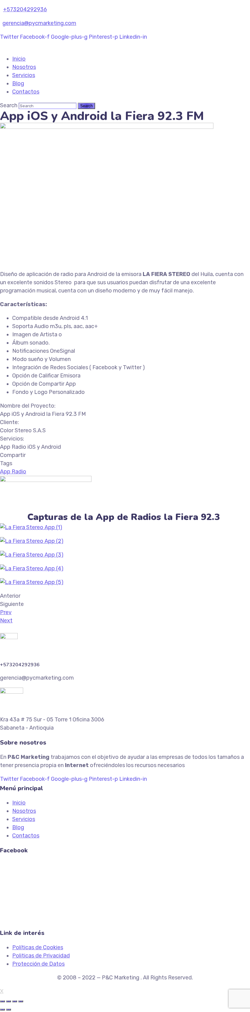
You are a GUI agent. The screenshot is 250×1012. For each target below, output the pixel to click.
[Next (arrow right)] (8, 1009)
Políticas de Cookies (37, 947)
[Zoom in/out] (20, 1001)
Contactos (25, 91)
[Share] (8, 1001)
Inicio (19, 58)
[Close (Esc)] (2, 1001)
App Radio (13, 471)
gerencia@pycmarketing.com (39, 23)
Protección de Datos (38, 964)
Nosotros (24, 67)
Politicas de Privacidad (41, 955)
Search (8, 105)
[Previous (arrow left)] (2, 1009)
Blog (18, 83)
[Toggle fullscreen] (14, 1001)
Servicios (23, 75)
